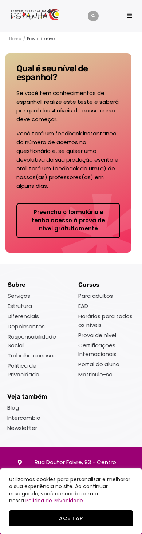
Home (15, 38)
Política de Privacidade (54, 500)
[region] (71, 501)
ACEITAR (71, 518)
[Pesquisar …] (93, 16)
